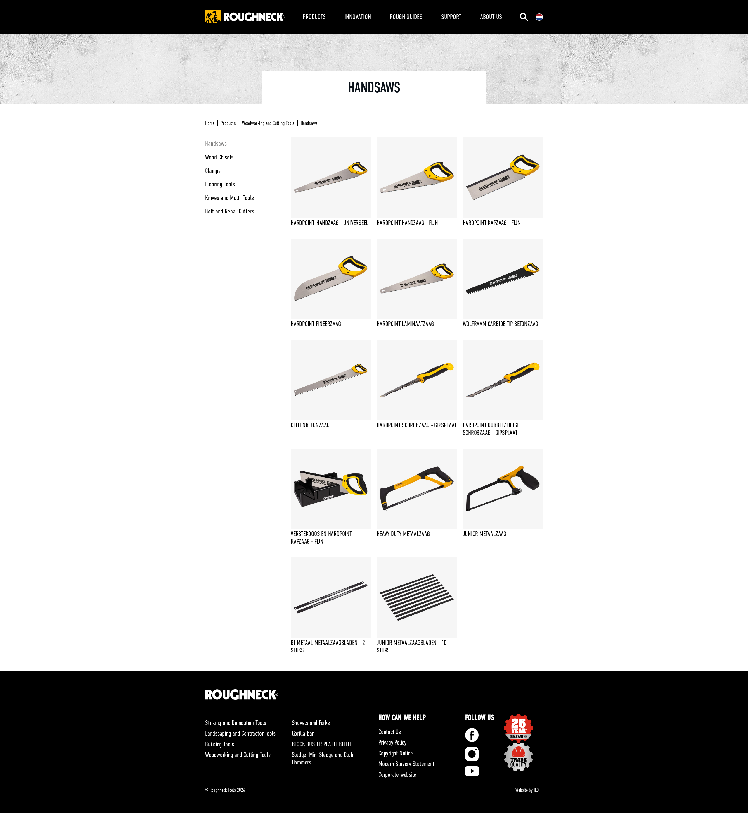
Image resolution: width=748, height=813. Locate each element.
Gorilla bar (303, 733)
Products (228, 123)
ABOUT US (491, 16)
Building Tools (219, 744)
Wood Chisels (219, 157)
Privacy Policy (392, 742)
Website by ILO (527, 790)
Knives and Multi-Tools (229, 197)
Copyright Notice (395, 753)
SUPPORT (451, 16)
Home (209, 123)
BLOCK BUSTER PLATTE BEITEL (322, 744)
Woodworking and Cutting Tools (268, 123)
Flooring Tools (220, 184)
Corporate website (397, 774)
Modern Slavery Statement (406, 763)
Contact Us (389, 732)
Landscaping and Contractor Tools (240, 733)
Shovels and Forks (311, 722)
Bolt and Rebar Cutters (229, 211)
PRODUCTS (314, 16)
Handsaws (309, 123)
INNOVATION (357, 16)
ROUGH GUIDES (406, 16)
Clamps (213, 170)
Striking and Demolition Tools (235, 722)
